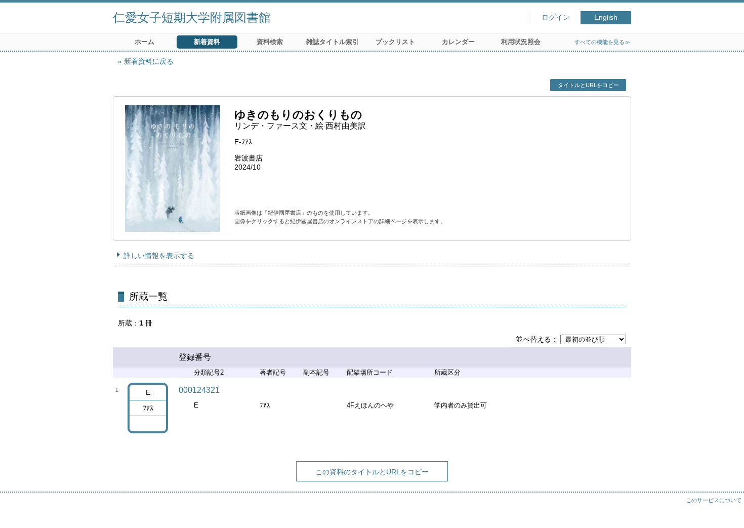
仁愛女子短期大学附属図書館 (192, 17)
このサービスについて (713, 500)
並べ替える (533, 339)
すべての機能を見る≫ (602, 42)
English (605, 17)
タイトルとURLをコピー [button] (588, 85)
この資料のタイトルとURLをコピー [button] (372, 472)
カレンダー (458, 42)
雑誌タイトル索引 (332, 42)
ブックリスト (395, 42)
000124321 (199, 390)
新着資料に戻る (149, 61)
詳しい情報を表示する (158, 256)
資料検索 (270, 42)
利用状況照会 (521, 42)
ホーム (144, 42)
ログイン (556, 17)
